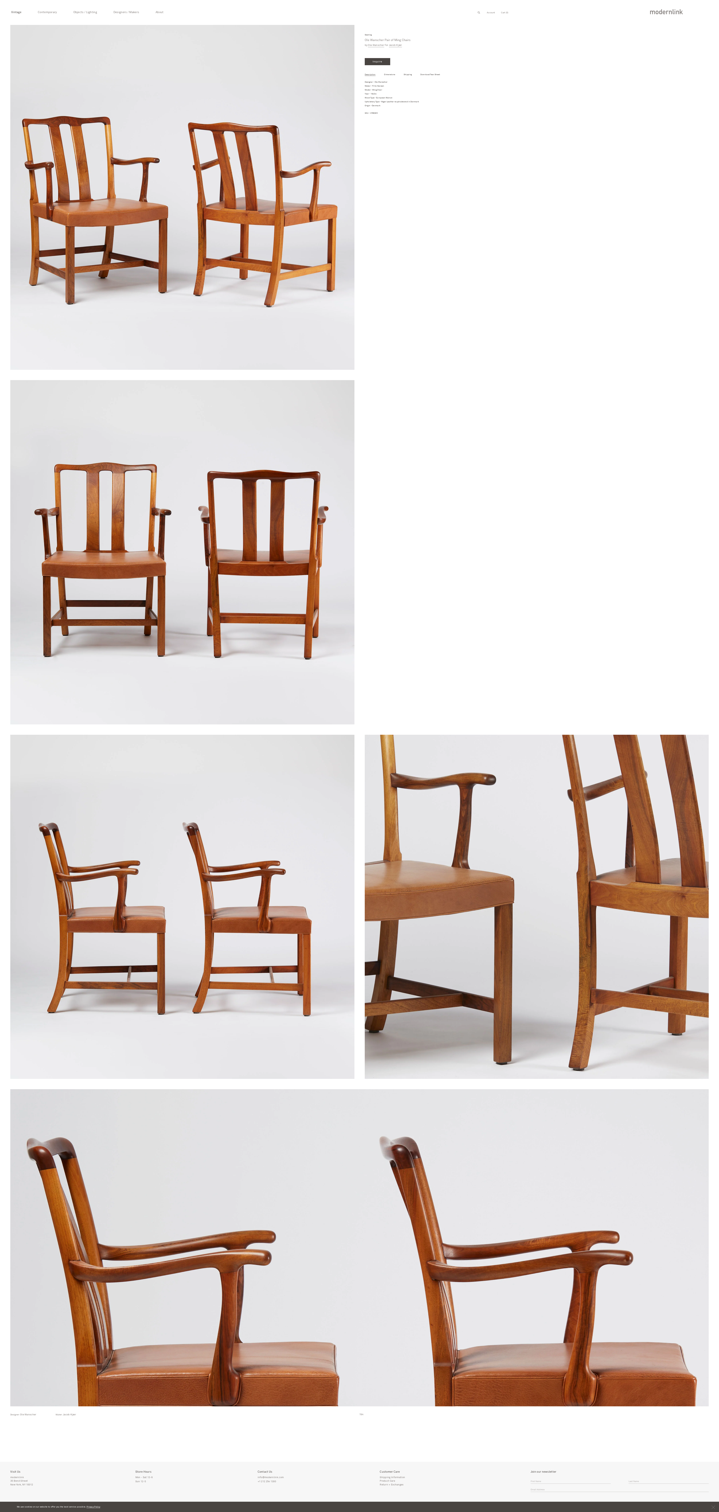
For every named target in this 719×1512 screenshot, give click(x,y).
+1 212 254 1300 (267, 1481)
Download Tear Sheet (430, 74)
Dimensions (389, 74)
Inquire (377, 62)
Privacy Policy (93, 1507)
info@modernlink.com (271, 1477)
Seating (368, 35)
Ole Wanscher (376, 45)
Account (491, 13)
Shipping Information (392, 1477)
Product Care (387, 1481)
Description (370, 74)
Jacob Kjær (395, 45)
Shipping (408, 74)
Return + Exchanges (392, 1485)
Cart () (504, 13)
